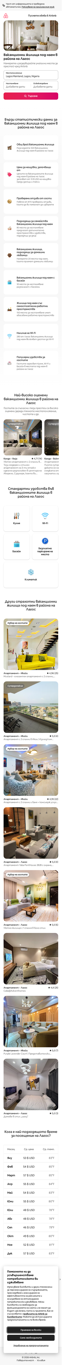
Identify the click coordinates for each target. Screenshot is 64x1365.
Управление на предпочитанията (31, 1345)
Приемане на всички (31, 1330)
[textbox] (17, 87)
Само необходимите (31, 1337)
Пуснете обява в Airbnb (42, 15)
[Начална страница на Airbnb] (6, 15)
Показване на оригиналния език (38, 7)
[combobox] (31, 76)
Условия (41, 1360)
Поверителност (25, 1360)
